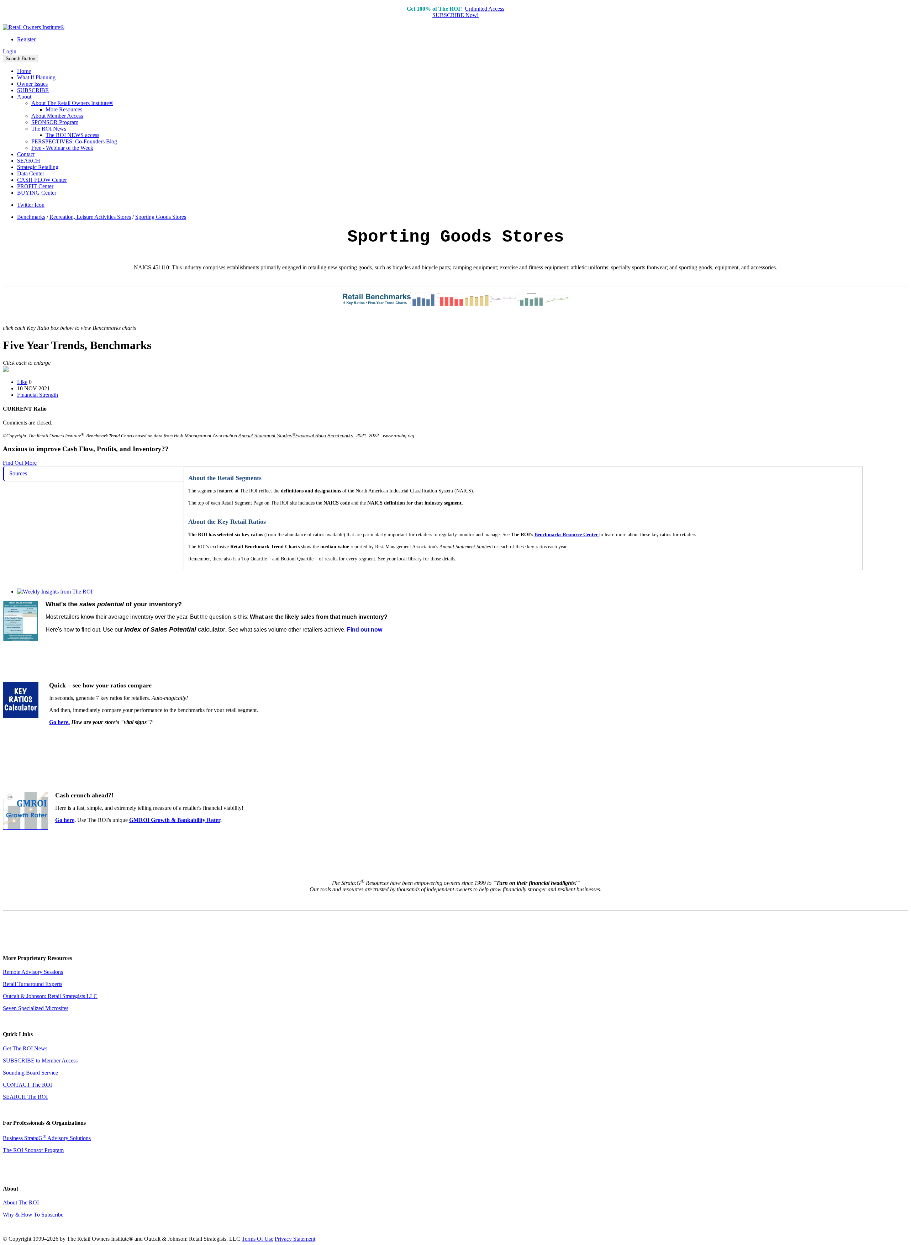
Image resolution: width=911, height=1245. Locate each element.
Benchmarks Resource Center (566, 534)
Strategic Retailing (37, 167)
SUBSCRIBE (33, 90)
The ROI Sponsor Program (33, 1150)
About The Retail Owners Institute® (72, 103)
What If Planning (36, 77)
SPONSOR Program (54, 122)
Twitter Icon (30, 205)
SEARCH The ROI (25, 1097)
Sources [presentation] (18, 473)
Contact (26, 154)
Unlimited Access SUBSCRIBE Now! (468, 12)
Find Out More (20, 463)
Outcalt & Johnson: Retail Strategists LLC (50, 996)
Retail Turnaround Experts (32, 984)
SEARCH (28, 161)
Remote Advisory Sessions (33, 972)
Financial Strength (37, 395)
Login (9, 51)
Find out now (364, 630)
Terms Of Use (257, 1239)
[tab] (93, 473)
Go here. (59, 722)
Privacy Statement (295, 1239)
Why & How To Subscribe (33, 1215)
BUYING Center (36, 193)
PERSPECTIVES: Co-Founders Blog (74, 141)
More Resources (64, 109)
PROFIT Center (35, 186)
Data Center (30, 173)
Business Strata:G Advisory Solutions (47, 1138)
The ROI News (48, 129)
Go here (64, 820)
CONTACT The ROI (27, 1085)
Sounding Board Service (30, 1073)
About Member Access (57, 116)
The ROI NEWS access (72, 135)
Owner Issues (32, 84)
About (24, 97)
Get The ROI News (25, 1048)
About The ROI (21, 1202)
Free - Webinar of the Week (62, 148)
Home (24, 71)
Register (26, 39)
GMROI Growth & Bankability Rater (174, 820)
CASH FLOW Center (42, 180)
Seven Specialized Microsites (35, 1008)
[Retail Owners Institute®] (33, 27)
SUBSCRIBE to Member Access (40, 1060)
